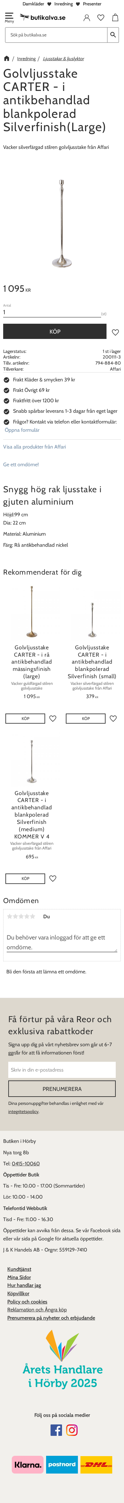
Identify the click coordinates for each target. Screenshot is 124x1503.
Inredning (63, 4)
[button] (9, 18)
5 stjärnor (32, 916)
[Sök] (113, 35)
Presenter (92, 4)
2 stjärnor (15, 916)
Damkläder (33, 4)
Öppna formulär (22, 430)
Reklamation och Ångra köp (37, 1310)
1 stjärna (9, 916)
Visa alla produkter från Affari (34, 447)
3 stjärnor (21, 916)
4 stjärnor (27, 916)
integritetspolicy (23, 1111)
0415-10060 (26, 1164)
